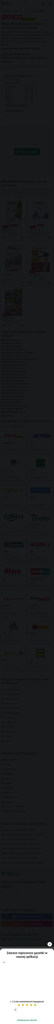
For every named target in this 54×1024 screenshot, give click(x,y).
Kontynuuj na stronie (27, 1020)
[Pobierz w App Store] (27, 1013)
